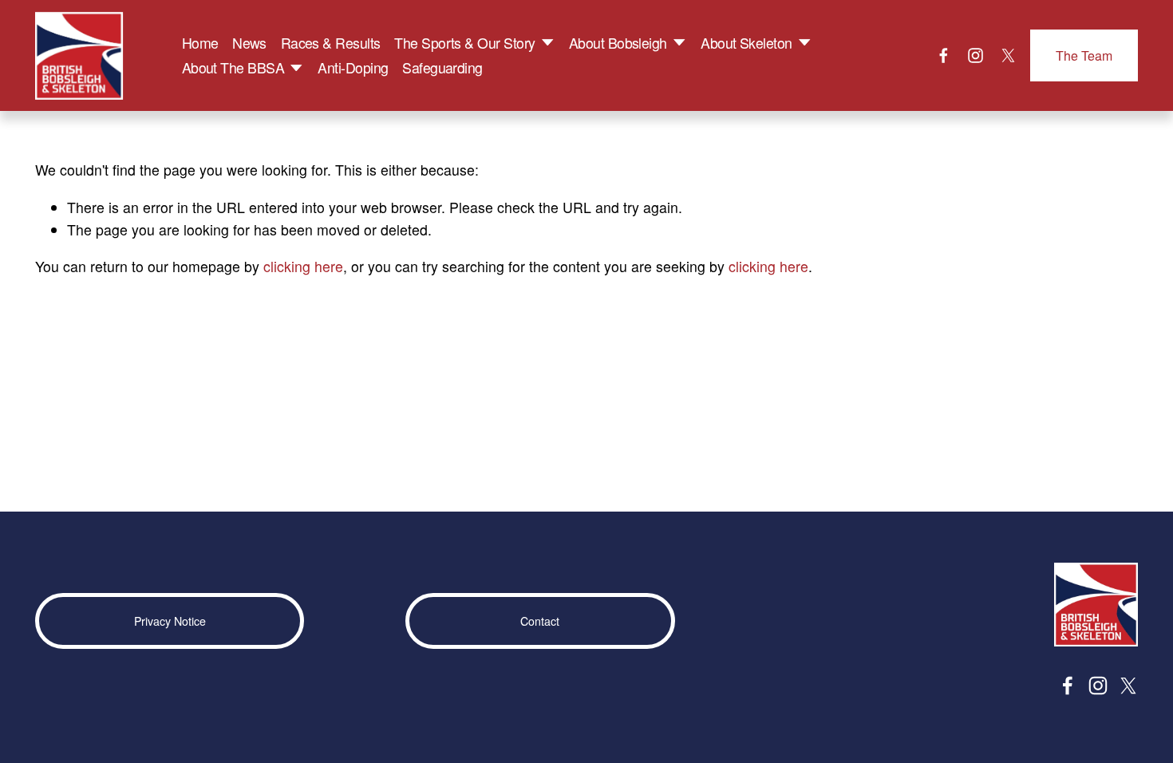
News (249, 43)
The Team (1084, 55)
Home (200, 43)
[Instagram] (975, 55)
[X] (1008, 55)
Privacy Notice (170, 621)
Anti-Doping (353, 67)
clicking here (303, 266)
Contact (539, 621)
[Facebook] (943, 55)
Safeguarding (442, 67)
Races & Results (331, 43)
